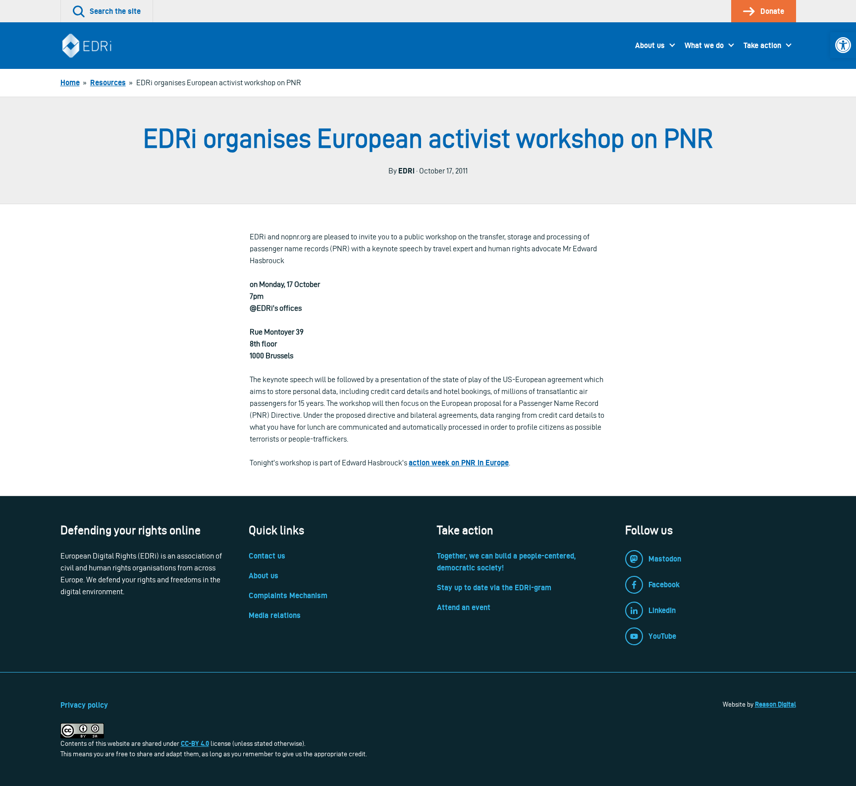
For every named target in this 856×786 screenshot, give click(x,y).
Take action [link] (762, 45)
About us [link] (650, 45)
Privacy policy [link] (84, 705)
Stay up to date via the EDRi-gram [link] (494, 587)
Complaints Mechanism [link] (288, 595)
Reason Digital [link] (775, 704)
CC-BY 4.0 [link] (195, 743)
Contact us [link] (267, 556)
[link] (843, 45)
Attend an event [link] (463, 607)
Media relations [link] (275, 615)
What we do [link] (704, 45)
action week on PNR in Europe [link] (459, 462)
